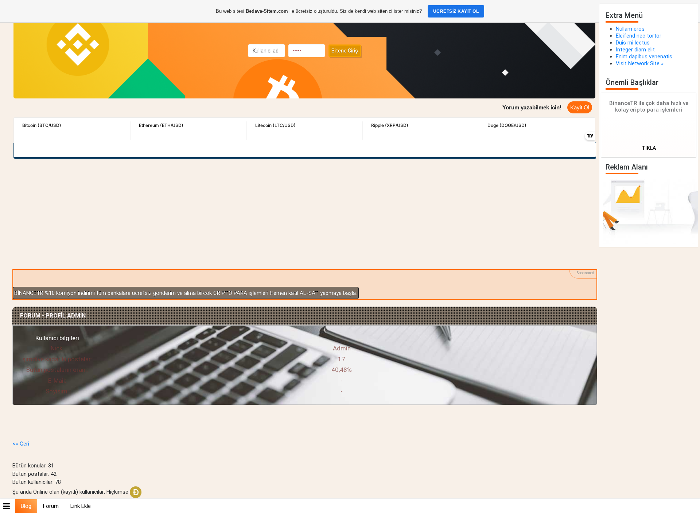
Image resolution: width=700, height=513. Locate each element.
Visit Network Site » (640, 63)
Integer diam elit (635, 49)
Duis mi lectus (633, 42)
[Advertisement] (304, 214)
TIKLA (649, 148)
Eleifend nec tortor (638, 35)
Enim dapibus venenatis (644, 56)
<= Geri (20, 443)
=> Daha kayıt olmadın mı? (544, 110)
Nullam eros (630, 29)
